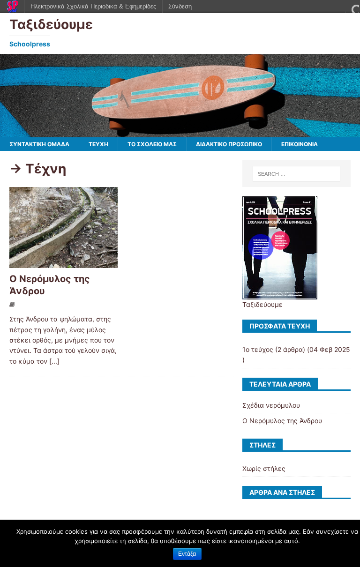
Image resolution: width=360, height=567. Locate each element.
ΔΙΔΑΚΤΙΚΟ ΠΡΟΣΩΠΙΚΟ (229, 144)
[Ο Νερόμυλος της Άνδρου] (63, 263)
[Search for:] (296, 174)
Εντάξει (187, 554)
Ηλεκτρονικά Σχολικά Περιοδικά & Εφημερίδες (93, 6)
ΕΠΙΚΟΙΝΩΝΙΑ (299, 144)
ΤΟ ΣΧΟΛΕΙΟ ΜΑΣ (152, 144)
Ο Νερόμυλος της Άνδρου (282, 421)
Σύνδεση (180, 6)
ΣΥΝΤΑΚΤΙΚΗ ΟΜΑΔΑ (39, 144)
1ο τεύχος (257, 349)
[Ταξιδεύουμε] (180, 132)
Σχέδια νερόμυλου (271, 405)
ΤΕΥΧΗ (98, 144)
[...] (54, 361)
